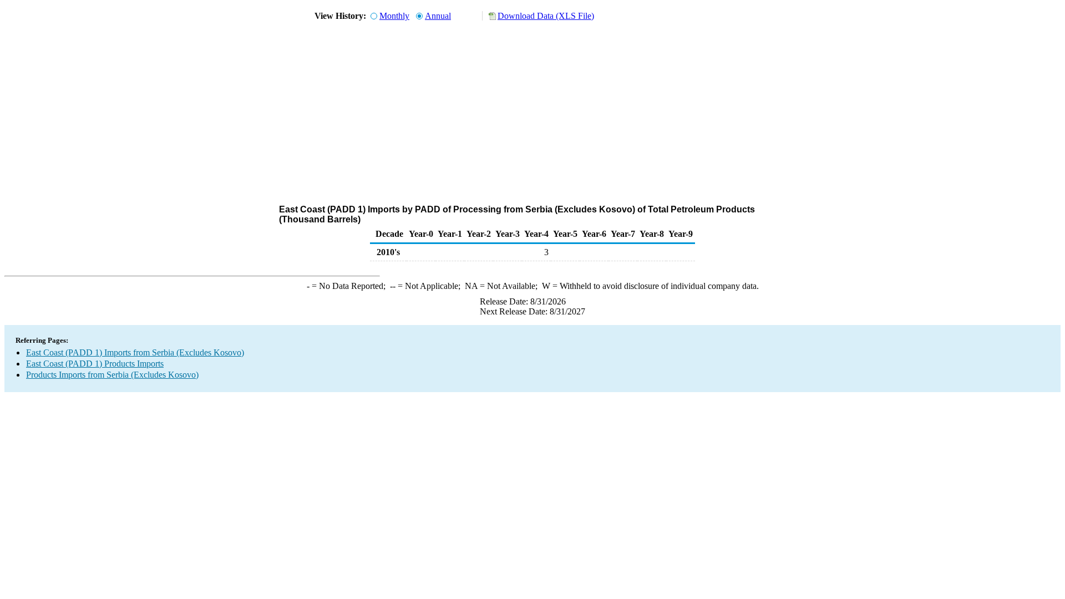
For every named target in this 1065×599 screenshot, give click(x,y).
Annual (438, 16)
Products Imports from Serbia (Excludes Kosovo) (112, 374)
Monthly (394, 16)
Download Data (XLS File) (546, 16)
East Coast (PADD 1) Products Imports (95, 363)
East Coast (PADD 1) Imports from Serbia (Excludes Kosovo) (135, 352)
